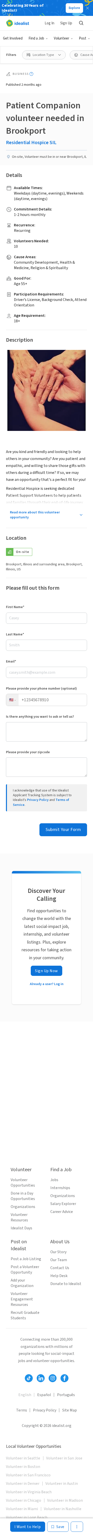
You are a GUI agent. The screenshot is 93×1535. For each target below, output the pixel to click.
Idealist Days (21, 1228)
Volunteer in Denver (22, 1483)
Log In (49, 23)
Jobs (54, 1180)
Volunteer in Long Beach (26, 1517)
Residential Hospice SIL (31, 142)
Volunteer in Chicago (23, 1500)
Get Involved (13, 38)
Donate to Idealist (65, 1283)
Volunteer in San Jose (64, 1458)
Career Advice (61, 1211)
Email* (11, 661)
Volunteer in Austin (61, 1483)
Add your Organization (22, 1283)
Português (66, 1395)
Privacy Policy (38, 799)
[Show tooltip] (31, 74)
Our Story (58, 1252)
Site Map (69, 1410)
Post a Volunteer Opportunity (25, 1269)
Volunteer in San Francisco (28, 1475)
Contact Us (59, 1268)
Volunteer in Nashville (62, 1509)
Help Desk (58, 1276)
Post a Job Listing (26, 1259)
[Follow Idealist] (29, 1378)
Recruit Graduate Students (25, 1315)
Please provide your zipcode (28, 752)
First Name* (15, 607)
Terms (21, 1410)
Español (44, 1395)
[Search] (81, 23)
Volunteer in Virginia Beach (29, 1492)
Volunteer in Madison (65, 1500)
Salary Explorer (63, 1203)
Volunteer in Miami (22, 1509)
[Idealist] (17, 23)
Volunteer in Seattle (23, 1458)
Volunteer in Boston (23, 1466)
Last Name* (15, 634)
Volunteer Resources (19, 1217)
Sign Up (66, 23)
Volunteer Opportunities (23, 1182)
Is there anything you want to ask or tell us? (40, 716)
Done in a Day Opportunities (23, 1196)
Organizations (23, 1206)
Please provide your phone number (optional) (41, 688)
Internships (60, 1188)
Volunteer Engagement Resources (22, 1299)
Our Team (58, 1260)
